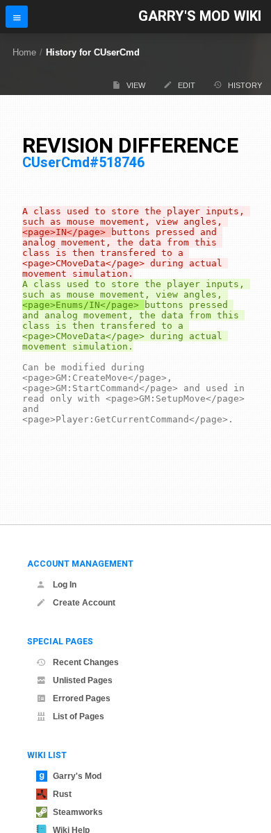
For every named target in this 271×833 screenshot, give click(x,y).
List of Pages (78, 716)
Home (24, 52)
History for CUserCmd (93, 52)
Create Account (84, 603)
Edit (186, 85)
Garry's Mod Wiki (199, 16)
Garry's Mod (77, 776)
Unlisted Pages (83, 680)
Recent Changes (86, 662)
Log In (64, 585)
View (135, 85)
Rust (62, 794)
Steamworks (78, 812)
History (245, 85)
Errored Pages (81, 698)
